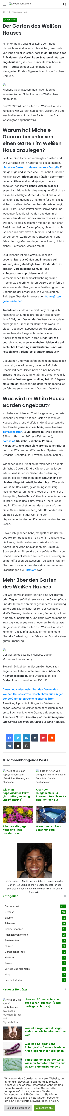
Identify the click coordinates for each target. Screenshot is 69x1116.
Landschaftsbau (14, 980)
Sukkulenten (12, 940)
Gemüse (9, 912)
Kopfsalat (9, 441)
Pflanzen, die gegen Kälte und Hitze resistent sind (15, 830)
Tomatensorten (12, 431)
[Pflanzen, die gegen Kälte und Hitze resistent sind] (18, 814)
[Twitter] (17, 738)
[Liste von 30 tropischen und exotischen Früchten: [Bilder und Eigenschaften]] (12, 1011)
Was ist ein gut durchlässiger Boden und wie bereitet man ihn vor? (45, 1031)
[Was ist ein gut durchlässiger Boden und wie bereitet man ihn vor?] (12, 1033)
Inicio (8, 12)
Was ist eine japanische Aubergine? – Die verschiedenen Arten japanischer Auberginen (45, 1047)
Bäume (9, 917)
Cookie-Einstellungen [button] (18, 1107)
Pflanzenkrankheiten (16, 934)
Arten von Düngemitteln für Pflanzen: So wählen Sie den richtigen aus (51, 795)
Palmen (9, 963)
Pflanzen (10, 923)
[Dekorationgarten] (20, 3)
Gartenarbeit (20, 12)
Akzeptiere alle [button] (44, 1107)
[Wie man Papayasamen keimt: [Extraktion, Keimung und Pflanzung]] (18, 777)
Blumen (9, 946)
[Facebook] (9, 738)
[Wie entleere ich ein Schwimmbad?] (51, 814)
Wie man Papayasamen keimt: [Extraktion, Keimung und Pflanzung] (16, 795)
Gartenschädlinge (15, 951)
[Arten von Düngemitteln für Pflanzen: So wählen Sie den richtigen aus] (51, 777)
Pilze (7, 974)
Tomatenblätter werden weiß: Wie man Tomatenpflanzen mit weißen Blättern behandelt (45, 1063)
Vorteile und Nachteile (17, 968)
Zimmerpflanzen (14, 929)
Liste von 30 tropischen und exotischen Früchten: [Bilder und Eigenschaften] (43, 1003)
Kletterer (10, 957)
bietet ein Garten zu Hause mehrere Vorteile (31, 167)
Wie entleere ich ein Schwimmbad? (48, 828)
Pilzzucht (30, 570)
